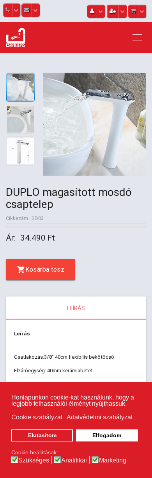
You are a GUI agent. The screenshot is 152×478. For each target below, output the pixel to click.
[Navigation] (137, 37)
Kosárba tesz (44, 269)
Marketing (112, 460)
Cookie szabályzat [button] (36, 417)
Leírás (76, 308)
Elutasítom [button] (42, 435)
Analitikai (74, 460)
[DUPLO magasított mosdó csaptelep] (94, 124)
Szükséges (33, 460)
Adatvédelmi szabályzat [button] (100, 417)
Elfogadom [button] (106, 435)
